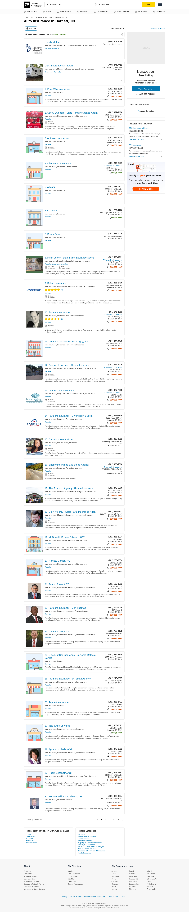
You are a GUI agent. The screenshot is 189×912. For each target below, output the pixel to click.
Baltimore (115, 876)
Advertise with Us (30, 876)
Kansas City (134, 879)
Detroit (131, 871)
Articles (71, 871)
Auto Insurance (50, 45)
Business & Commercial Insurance (89, 286)
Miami (149, 871)
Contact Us (28, 874)
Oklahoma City (152, 879)
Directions (48, 72)
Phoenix (150, 887)
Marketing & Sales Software (34, 889)
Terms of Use (113, 897)
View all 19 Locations (114, 393)
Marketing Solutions (31, 887)
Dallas (113, 887)
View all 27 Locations (114, 467)
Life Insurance (81, 116)
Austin (113, 874)
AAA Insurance (135, 145)
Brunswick (30, 841)
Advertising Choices (31, 881)
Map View (32, 28)
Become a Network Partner (34, 884)
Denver (114, 889)
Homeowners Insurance (75, 45)
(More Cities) (128, 866)
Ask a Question (147, 111)
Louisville (132, 887)
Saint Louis (151, 889)
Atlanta (114, 871)
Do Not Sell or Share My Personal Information (87, 897)
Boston (114, 879)
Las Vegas (133, 881)
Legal (123, 897)
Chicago (114, 884)
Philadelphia (151, 884)
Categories (72, 881)
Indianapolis (133, 876)
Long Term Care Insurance (67, 394)
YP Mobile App (73, 876)
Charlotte (114, 881)
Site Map (71, 879)
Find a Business (74, 874)
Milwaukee (151, 874)
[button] (160, 4)
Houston (132, 874)
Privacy (64, 897)
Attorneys (69, 800)
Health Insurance (84, 853)
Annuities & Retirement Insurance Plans (72, 776)
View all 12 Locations (114, 367)
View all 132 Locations (113, 260)
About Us (27, 871)
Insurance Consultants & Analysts (70, 368)
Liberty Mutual (52, 42)
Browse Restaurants (75, 884)
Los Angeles (134, 884)
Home (26, 17)
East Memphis (31, 843)
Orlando (150, 881)
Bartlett (39, 17)
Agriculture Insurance (74, 419)
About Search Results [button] (157, 28)
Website (48, 48)
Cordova (29, 834)
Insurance (48, 17)
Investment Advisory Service (77, 611)
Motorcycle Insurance (93, 45)
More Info (55, 48)
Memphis (132, 889)
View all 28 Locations (114, 166)
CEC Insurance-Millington (59, 65)
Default (118, 29)
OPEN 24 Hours (59, 34)
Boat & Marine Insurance (84, 69)
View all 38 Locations (114, 315)
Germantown (31, 836)
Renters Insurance (85, 841)
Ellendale (29, 839)
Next (122, 819)
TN (32, 17)
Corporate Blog (29, 879)
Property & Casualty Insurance (69, 261)
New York (150, 876)
